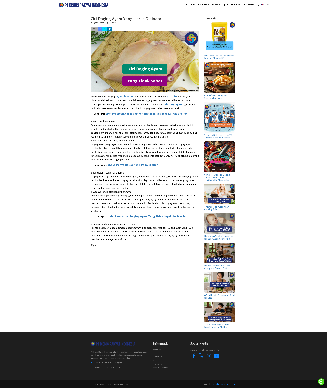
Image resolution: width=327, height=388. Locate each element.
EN (265, 4)
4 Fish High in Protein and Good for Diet (219, 296)
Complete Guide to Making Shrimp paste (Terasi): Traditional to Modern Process (219, 177)
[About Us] (113, 346)
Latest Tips (211, 18)
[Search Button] (257, 5)
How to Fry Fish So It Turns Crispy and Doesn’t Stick (217, 267)
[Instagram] (208, 357)
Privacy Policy (158, 364)
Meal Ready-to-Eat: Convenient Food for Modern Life (219, 57)
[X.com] (201, 357)
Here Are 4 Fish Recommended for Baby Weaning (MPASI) (218, 237)
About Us (157, 349)
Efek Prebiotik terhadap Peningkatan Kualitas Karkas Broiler (146, 113)
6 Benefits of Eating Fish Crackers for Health (215, 96)
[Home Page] (83, 5)
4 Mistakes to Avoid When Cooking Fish (216, 208)
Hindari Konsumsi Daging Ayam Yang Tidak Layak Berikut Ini (146, 216)
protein (172, 96)
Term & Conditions (161, 367)
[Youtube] (216, 357)
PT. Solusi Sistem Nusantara (223, 384)
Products (156, 353)
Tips (155, 360)
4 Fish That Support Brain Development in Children (216, 326)
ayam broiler (124, 96)
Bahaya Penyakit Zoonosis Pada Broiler (132, 165)
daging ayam (174, 104)
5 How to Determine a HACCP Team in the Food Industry (218, 136)
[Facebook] (193, 357)
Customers (157, 357)
